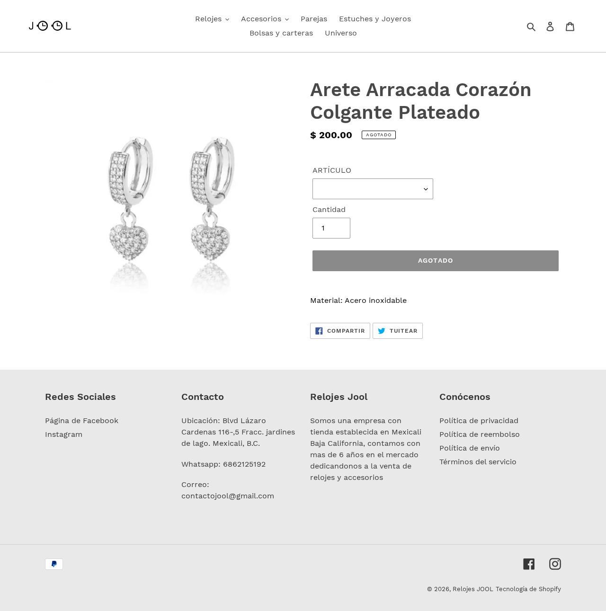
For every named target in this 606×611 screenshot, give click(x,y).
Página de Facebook (81, 420)
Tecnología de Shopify (528, 589)
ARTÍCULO (331, 170)
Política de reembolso (479, 434)
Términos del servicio (478, 461)
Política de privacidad (478, 420)
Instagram (63, 434)
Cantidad (329, 209)
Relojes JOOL (473, 589)
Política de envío (469, 447)
